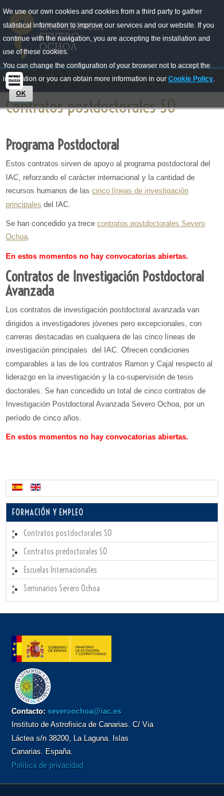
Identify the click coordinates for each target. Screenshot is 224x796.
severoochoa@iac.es (84, 711)
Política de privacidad (47, 765)
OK (21, 93)
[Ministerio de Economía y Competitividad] (61, 659)
